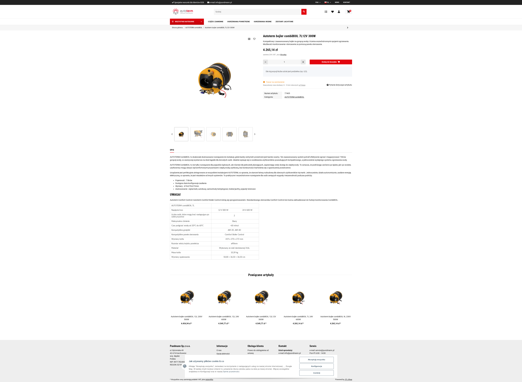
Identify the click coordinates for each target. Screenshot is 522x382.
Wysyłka (283, 55)
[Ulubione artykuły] (332, 11)
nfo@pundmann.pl (293, 353)
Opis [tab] (172, 150)
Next (255, 134)
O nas (219, 350)
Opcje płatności (223, 354)
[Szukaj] (304, 12)
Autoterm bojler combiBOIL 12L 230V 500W (186, 318)
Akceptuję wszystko (316, 359)
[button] (339, 11)
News (337, 2)
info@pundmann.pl (223, 2)
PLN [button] (317, 2)
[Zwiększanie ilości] (303, 62)
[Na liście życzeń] (254, 39)
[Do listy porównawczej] (249, 39)
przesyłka (209, 379)
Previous (172, 134)
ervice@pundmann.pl (325, 350)
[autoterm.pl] (183, 11)
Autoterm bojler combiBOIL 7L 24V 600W (298, 318)
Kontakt (346, 2)
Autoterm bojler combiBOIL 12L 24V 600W (224, 318)
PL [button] (328, 2)
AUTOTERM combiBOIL (294, 97)
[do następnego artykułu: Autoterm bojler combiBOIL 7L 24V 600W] (347, 27)
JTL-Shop (348, 379)
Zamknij (316, 373)
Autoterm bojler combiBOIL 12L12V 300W (261, 318)
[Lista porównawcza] (326, 11)
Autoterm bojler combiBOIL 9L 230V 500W (335, 318)
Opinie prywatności (231, 371)
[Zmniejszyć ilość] (265, 62)
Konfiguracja (316, 366)
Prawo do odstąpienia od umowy (258, 351)
